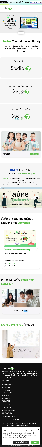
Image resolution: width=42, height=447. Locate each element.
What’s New (7, 390)
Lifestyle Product (8, 385)
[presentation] (4, 249)
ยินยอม (35, 442)
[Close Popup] (38, 430)
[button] (21, 2)
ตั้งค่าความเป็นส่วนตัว (21, 442)
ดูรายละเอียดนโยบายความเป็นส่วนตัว (23, 435)
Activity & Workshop (9, 410)
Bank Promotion (8, 408)
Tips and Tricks (8, 387)
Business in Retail (8, 393)
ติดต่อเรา (6, 396)
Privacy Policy (7, 398)
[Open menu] (41, 8)
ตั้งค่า (25, 437)
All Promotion (7, 405)
